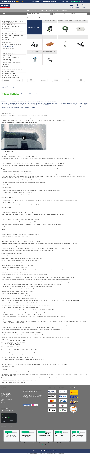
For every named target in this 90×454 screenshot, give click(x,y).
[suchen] (86, 14)
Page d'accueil (11, 17)
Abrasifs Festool (6, 68)
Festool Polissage (7, 42)
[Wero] (52, 397)
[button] (71, 5)
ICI (9, 115)
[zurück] (1, 80)
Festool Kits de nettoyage (10, 53)
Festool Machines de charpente (10, 77)
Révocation (3, 404)
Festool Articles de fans (8, 37)
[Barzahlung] (52, 393)
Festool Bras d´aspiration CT (11, 57)
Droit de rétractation (5, 393)
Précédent (4, 17)
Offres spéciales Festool (8, 24)
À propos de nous (4, 390)
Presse (55, 451)
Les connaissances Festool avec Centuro (13, 32)
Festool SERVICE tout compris (10, 75)
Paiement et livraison (5, 396)
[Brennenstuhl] (31, 80)
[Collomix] (44, 80)
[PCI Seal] (73, 412)
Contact (2, 398)
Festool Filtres (7, 55)
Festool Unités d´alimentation (11, 61)
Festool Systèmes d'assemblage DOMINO (12, 35)
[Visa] (63, 402)
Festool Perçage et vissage (9, 33)
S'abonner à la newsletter (6, 399)
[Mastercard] (52, 402)
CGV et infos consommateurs (7, 392)
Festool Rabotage (7, 41)
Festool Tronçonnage (8, 71)
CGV (34, 451)
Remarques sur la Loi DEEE (6, 426)
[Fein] (81, 80)
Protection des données (6, 394)
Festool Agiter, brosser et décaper (11, 44)
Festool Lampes (6, 28)
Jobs (2, 400)
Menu (4, 13)
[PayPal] (63, 397)
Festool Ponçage (6, 66)
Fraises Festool (6, 39)
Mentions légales (4, 395)
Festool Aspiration (39, 17)
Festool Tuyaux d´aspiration (10, 50)
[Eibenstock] (69, 80)
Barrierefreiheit (4, 402)
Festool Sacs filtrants (9, 52)
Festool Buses (7, 59)
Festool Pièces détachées (8, 73)
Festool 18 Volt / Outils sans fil (10, 26)
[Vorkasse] (63, 393)
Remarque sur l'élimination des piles (9, 425)
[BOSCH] (19, 80)
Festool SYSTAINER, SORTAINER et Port (12, 70)
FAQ (2, 401)
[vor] (89, 80)
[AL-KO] (7, 80)
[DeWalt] (56, 80)
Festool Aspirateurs (8, 48)
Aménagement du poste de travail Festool (13, 30)
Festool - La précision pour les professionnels (24, 17)
